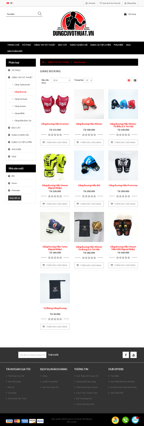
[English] (11, 3)
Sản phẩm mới (14, 51)
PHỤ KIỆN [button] (118, 45)
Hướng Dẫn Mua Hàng (86, 381)
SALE (128, 45)
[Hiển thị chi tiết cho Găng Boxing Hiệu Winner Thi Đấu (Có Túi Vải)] (123, 104)
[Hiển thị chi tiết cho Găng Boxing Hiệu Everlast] (55, 104)
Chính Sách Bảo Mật (85, 404)
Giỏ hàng (12, 393)
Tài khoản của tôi (16, 376)
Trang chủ (13, 45)
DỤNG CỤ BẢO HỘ (20, 135)
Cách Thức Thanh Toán (86, 393)
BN (13, 176)
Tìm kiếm (115, 376)
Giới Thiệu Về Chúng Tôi (87, 376)
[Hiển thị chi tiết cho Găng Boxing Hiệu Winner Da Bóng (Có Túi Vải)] (89, 227)
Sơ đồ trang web (50, 381)
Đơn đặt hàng (14, 381)
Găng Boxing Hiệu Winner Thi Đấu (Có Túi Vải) (123, 125)
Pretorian (16, 190)
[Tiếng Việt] (8, 3)
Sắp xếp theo (45, 81)
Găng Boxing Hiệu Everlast (55, 123)
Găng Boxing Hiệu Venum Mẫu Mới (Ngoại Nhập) (123, 247)
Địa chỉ (11, 387)
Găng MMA (19, 113)
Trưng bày (79, 80)
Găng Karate (20, 106)
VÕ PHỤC (16, 70)
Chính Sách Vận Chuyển (87, 387)
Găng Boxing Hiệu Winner (89, 123)
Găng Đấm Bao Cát (22, 120)
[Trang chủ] (43, 62)
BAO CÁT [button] (62, 45)
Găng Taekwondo (22, 84)
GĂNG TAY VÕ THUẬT (22, 77)
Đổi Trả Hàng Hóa (84, 398)
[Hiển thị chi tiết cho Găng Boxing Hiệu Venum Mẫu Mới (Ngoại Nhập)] (123, 227)
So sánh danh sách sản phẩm (124, 387)
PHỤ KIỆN (16, 149)
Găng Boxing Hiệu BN (89, 185)
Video (45, 376)
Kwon (14, 183)
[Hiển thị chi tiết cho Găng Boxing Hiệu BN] (89, 165)
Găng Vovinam (20, 99)
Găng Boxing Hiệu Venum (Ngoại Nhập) (55, 186)
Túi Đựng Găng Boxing (55, 308)
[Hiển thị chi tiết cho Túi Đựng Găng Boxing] (55, 288)
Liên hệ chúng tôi (50, 387)
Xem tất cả (15, 198)
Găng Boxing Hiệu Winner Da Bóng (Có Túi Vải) (89, 248)
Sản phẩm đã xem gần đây (123, 381)
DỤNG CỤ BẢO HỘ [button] (78, 45)
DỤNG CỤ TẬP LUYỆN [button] (100, 45)
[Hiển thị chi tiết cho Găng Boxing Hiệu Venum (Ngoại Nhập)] (55, 165)
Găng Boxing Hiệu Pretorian (123, 185)
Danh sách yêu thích (17, 398)
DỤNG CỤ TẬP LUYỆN (22, 142)
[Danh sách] (135, 80)
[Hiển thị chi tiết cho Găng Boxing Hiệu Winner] (89, 104)
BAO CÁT (16, 127)
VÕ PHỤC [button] (26, 45)
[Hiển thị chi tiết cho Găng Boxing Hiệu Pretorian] (123, 165)
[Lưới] (129, 80)
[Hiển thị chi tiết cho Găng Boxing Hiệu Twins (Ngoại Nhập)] (55, 227)
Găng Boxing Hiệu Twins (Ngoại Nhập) (55, 247)
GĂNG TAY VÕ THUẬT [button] (44, 45)
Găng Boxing (20, 92)
